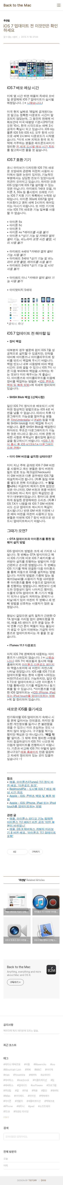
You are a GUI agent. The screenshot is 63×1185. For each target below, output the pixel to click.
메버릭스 (9, 1080)
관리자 (43, 1180)
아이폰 (8, 1101)
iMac (7, 1095)
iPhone (9, 1106)
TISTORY (32, 1180)
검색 (56, 1136)
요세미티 (46, 1074)
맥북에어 (45, 1095)
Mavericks (40, 1064)
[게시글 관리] (24, 851)
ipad (32, 1106)
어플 (28, 1064)
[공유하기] (19, 851)
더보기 (6, 1117)
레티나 (21, 1106)
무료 (26, 1090)
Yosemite (20, 1074)
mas (7, 1074)
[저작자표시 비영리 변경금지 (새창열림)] (47, 851)
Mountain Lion (13, 1069)
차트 (20, 792)
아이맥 (50, 1069)
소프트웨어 (45, 1106)
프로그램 (52, 1085)
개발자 (19, 1101)
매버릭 (33, 1074)
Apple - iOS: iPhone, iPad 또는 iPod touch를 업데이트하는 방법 (31, 804)
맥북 (28, 1069)
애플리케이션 (34, 1101)
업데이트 (23, 1085)
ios (53, 1064)
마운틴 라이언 (21, 1111)
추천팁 (8, 1090)
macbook (24, 1080)
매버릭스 (9, 1085)
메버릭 (55, 1090)
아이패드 (20, 1095)
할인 (45, 1090)
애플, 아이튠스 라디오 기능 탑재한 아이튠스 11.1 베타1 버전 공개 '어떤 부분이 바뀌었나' (31, 822)
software (37, 1085)
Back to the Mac (17, 5)
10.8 (7, 1111)
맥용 (35, 1090)
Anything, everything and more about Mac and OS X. (24, 973)
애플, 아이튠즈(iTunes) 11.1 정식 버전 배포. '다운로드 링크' (30, 783)
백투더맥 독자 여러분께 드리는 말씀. (21, 1030)
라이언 (32, 1095)
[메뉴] (59, 5)
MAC (38, 1069)
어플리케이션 (40, 1080)
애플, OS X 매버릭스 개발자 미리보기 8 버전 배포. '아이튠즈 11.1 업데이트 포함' (31, 832)
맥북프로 (50, 1101)
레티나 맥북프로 (12, 1064)
